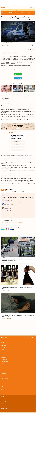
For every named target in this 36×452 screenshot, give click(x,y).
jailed (9, 222)
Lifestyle (3, 349)
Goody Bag (4, 373)
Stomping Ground (5, 378)
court (19, 222)
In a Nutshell (4, 363)
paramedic (15, 222)
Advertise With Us (4, 408)
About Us (2, 396)
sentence (6, 222)
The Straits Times (4, 401)
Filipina (22, 222)
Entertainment (4, 351)
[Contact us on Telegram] (2, 229)
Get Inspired (4, 368)
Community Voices (5, 361)
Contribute (32, 7)
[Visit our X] (13, 229)
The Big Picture (4, 359)
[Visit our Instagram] (8, 229)
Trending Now (4, 347)
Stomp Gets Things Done (6, 371)
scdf (11, 222)
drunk (2, 222)
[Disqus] (18, 205)
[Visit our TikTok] (6, 229)
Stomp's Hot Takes (5, 380)
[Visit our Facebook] (11, 229)
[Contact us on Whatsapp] (4, 229)
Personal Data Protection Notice (6, 406)
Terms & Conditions (4, 403)
